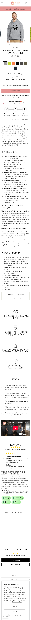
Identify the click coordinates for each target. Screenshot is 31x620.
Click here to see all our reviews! (15, 449)
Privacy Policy (17, 602)
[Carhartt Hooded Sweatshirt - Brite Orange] (6, 539)
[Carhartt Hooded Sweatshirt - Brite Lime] (4, 539)
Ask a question (15, 298)
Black (17, 63)
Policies (15, 579)
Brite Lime (9, 63)
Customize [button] (15, 91)
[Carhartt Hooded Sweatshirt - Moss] (5, 541)
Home (15, 47)
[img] (15, 447)
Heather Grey (5, 63)
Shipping (8, 79)
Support (15, 575)
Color (15, 60)
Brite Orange (13, 63)
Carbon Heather (21, 63)
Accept (14, 606)
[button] (3, 459)
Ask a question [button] (15, 564)
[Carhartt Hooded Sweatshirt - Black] (8, 539)
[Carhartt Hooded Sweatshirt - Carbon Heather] (10, 539)
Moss (26, 63)
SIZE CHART (14, 74)
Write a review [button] (15, 560)
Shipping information (15, 294)
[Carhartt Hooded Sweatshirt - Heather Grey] (2, 539)
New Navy (15, 68)
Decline (14, 611)
